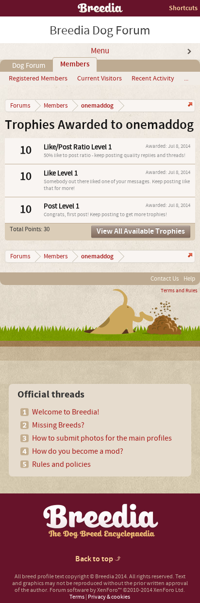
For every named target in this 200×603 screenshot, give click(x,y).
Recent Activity (153, 78)
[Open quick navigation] (189, 105)
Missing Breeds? (58, 425)
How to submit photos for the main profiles (102, 438)
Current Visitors (99, 78)
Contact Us (164, 279)
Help (189, 279)
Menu (100, 51)
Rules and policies (61, 464)
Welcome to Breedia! (66, 412)
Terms (76, 597)
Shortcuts (183, 8)
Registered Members (38, 78)
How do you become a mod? (77, 451)
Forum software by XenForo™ (117, 590)
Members (74, 64)
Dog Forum (28, 65)
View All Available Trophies (141, 231)
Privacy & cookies (109, 597)
